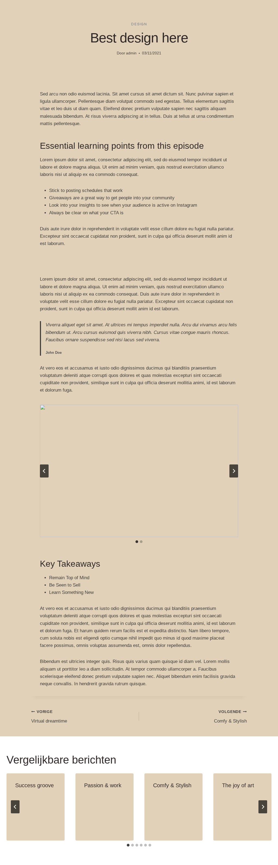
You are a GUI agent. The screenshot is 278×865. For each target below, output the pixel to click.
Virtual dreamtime (49, 717)
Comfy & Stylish (230, 717)
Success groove (34, 785)
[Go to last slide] (15, 806)
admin (131, 53)
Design (139, 24)
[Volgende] (262, 806)
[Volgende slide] (233, 471)
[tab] (136, 541)
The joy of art (238, 785)
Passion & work (102, 785)
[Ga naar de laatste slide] (44, 471)
